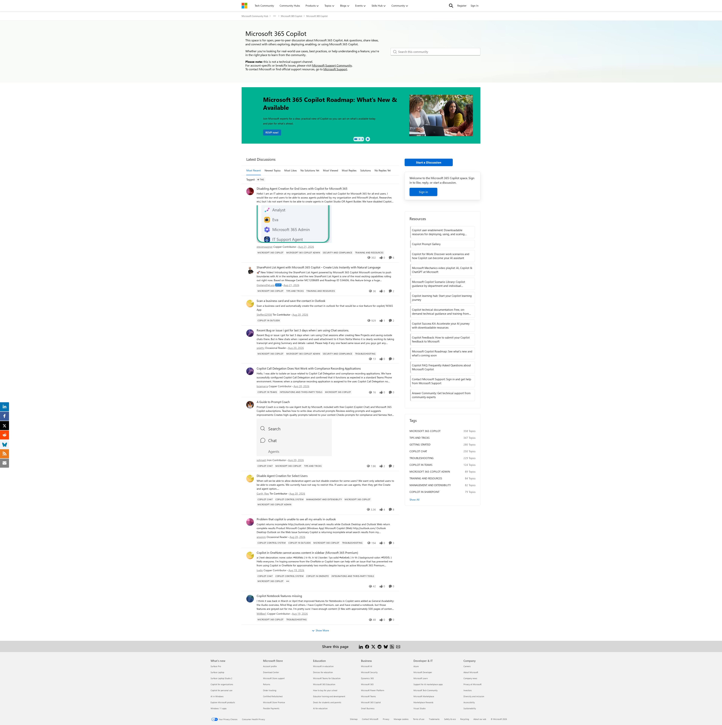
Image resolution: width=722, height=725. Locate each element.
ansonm (261, 537)
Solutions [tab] (365, 170)
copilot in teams (421, 465)
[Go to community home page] (244, 5)
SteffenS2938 (264, 314)
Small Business (368, 708)
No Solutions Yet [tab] (309, 170)
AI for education (320, 708)
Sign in (423, 192)
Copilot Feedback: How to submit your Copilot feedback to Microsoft (441, 339)
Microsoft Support (335, 69)
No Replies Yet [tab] (383, 170)
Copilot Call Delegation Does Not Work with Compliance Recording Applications (309, 368)
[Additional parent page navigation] (274, 16)
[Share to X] (373, 646)
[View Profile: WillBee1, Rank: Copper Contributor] (250, 598)
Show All (414, 499)
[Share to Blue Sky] (386, 646)
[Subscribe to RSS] (392, 646)
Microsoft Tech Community (425, 690)
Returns (266, 684)
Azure (416, 666)
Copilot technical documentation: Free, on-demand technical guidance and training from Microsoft (440, 312)
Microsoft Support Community (332, 65)
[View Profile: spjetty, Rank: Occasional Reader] (250, 333)
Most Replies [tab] (349, 170)
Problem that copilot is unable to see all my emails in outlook (296, 519)
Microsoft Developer (422, 672)
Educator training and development (329, 696)
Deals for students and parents (327, 702)
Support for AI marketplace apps (428, 684)
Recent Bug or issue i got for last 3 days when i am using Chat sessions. (303, 330)
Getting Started (420, 444)
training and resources (426, 478)
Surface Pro (216, 666)
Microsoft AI (366, 666)
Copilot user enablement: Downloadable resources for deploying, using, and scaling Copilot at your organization (438, 232)
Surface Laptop (217, 672)
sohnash (261, 460)
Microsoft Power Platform (372, 690)
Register (461, 5)
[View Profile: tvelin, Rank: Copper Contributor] (250, 555)
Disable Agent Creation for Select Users (282, 476)
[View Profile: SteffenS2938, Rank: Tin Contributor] (250, 303)
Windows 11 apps (219, 708)
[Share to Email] (398, 646)
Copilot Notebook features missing (279, 596)
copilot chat (418, 451)
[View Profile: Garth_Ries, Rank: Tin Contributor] (250, 478)
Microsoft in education (323, 666)
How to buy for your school (325, 690)
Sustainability (469, 708)
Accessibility (469, 702)
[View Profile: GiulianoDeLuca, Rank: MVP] (250, 270)
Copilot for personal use (221, 690)
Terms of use (418, 719)
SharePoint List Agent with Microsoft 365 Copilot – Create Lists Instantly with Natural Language (319, 267)
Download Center (271, 672)
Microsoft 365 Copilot (291, 15)
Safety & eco (450, 719)
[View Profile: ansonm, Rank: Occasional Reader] (250, 522)
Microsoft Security (369, 672)
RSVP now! (271, 132)
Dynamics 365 (367, 678)
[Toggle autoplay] (368, 139)
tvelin (260, 570)
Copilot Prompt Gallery (426, 244)
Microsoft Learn (420, 678)
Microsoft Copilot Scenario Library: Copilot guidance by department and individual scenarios (438, 284)
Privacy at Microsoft (472, 684)
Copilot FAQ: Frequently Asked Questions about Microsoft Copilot (441, 367)
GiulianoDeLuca (266, 285)
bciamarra (262, 386)
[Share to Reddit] (379, 646)
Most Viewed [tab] (330, 170)
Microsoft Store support (274, 678)
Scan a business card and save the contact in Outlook (291, 301)
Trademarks (434, 719)
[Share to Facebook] (367, 646)
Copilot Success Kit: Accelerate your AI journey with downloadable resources (440, 325)
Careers (467, 666)
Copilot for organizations (222, 684)
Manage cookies (401, 719)
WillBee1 (261, 613)
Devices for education (323, 672)
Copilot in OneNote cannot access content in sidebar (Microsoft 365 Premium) (307, 553)
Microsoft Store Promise (274, 702)
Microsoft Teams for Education (327, 678)
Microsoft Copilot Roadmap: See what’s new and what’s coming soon (442, 353)
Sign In (475, 5)
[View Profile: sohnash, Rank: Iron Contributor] (250, 404)
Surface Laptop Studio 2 (221, 678)
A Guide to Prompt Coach (273, 402)
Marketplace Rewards (423, 702)
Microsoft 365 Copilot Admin (430, 471)
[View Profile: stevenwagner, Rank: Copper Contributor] (250, 191)
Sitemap (353, 719)
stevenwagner (265, 246)
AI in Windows (217, 696)
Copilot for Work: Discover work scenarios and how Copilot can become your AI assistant (440, 256)
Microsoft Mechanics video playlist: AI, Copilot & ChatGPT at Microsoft (442, 270)
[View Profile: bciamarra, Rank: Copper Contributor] (250, 371)
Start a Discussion (428, 162)
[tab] (355, 139)
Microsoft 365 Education (324, 684)
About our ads (479, 719)
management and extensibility (430, 485)
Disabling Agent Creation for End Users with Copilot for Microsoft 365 (302, 188)
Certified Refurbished (272, 696)
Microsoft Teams (368, 696)
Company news (470, 678)
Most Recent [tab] (253, 170)
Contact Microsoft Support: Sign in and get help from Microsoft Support (441, 381)
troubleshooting (422, 458)
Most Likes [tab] (290, 170)
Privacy (386, 719)
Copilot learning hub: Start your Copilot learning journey (442, 298)
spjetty (260, 348)
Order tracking (269, 690)
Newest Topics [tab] (273, 170)
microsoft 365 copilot (425, 431)
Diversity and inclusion (473, 696)
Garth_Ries (263, 493)
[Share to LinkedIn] (361, 646)
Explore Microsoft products (223, 702)
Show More (322, 630)
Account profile (270, 666)
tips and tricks (419, 437)
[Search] (451, 5)
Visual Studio (419, 708)
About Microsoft (470, 672)
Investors (467, 690)
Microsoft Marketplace (423, 696)
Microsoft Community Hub (255, 15)
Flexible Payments (271, 708)
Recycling (464, 719)
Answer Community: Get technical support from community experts (441, 395)
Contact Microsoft (370, 719)
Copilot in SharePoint (424, 492)
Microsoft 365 (367, 684)
